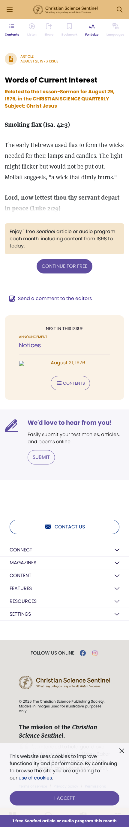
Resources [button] (23, 601)
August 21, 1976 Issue (39, 61)
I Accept (64, 798)
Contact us (70, 526)
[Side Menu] (9, 9)
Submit (41, 457)
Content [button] (21, 575)
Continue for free (64, 266)
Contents (74, 383)
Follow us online (52, 653)
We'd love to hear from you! (70, 422)
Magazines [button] (23, 562)
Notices (30, 345)
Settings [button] (20, 614)
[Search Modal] (119, 9)
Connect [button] (21, 549)
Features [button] (21, 588)
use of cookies (35, 777)
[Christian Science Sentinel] (65, 10)
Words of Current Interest (51, 80)
